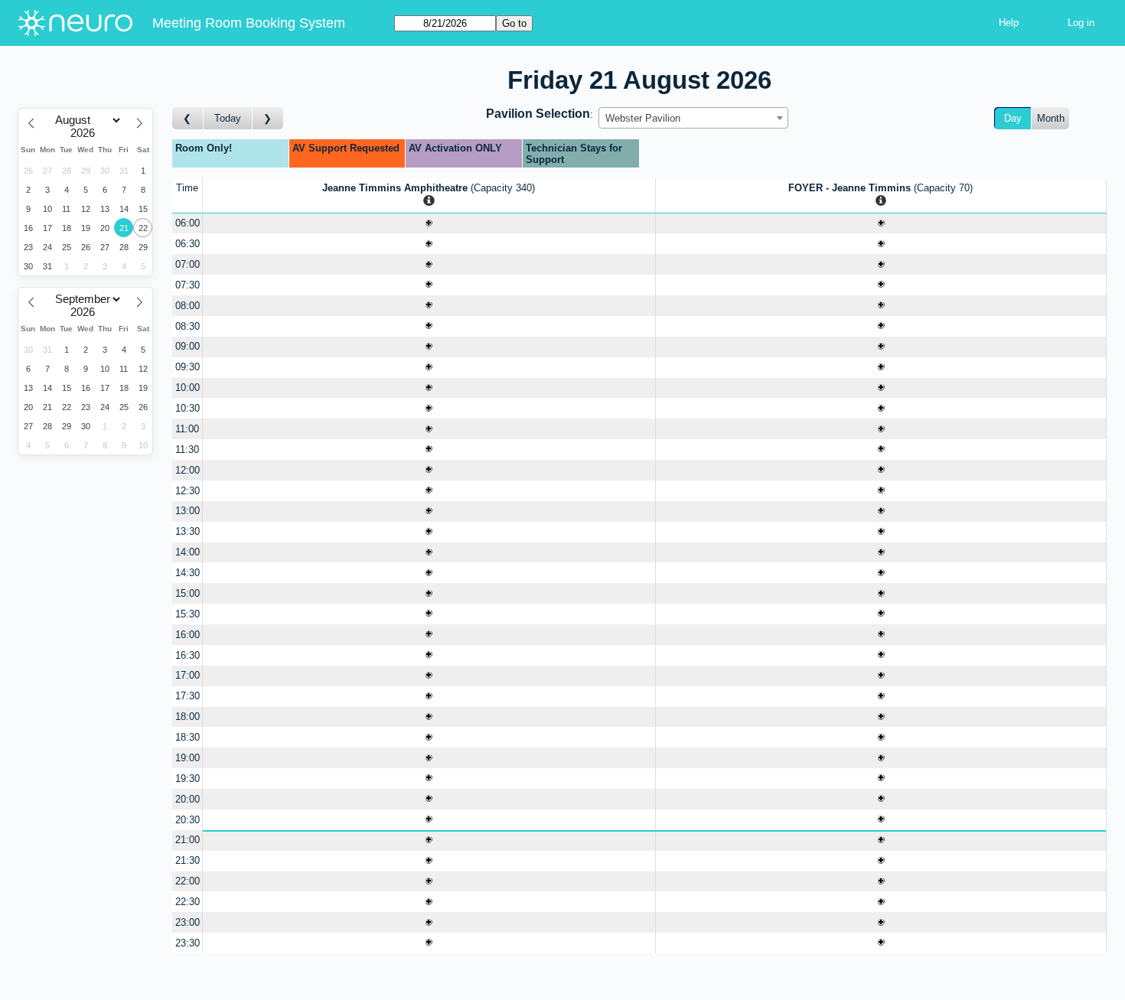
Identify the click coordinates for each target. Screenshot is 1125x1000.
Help (1009, 22)
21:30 (187, 860)
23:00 (187, 922)
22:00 (187, 881)
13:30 (187, 531)
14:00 (187, 552)
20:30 (187, 820)
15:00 (187, 593)
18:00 (187, 716)
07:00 (187, 264)
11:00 (187, 429)
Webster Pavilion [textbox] (642, 118)
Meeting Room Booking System (248, 23)
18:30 (187, 737)
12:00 (187, 470)
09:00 (187, 346)
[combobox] (693, 118)
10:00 (187, 387)
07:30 (187, 285)
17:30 (187, 696)
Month (1051, 118)
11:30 (187, 449)
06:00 (187, 223)
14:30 (187, 572)
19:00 (187, 758)
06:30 (187, 243)
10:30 (187, 408)
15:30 (187, 614)
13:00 (187, 510)
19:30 (187, 778)
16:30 (187, 655)
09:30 (187, 367)
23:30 (187, 943)
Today (227, 118)
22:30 (187, 901)
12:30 (187, 491)
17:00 (187, 675)
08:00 (187, 305)
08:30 (187, 326)
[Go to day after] (268, 118)
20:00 (187, 799)
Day (1013, 118)
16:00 (187, 634)
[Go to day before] (188, 118)
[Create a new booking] (428, 223)
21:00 (187, 839)
